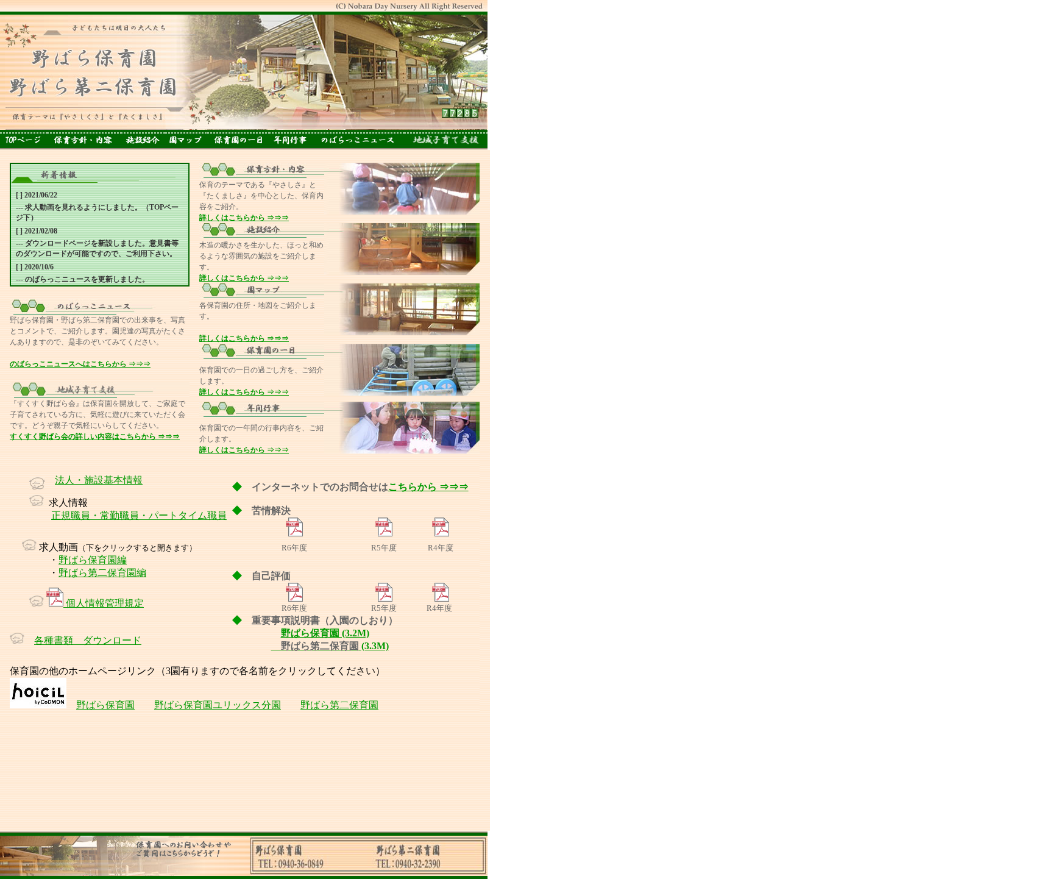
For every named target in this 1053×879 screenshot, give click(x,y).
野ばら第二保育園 (339, 705)
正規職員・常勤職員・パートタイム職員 (139, 515)
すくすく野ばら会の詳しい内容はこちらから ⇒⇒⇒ (95, 436)
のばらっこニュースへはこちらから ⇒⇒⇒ (80, 364)
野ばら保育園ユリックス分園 (217, 705)
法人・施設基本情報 (99, 480)
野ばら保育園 (105, 705)
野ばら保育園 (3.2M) (325, 633)
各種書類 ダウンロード (87, 640)
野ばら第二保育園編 (102, 573)
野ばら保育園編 (92, 560)
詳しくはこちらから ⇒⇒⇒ (244, 217)
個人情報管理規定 (103, 603)
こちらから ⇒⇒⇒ (428, 487)
